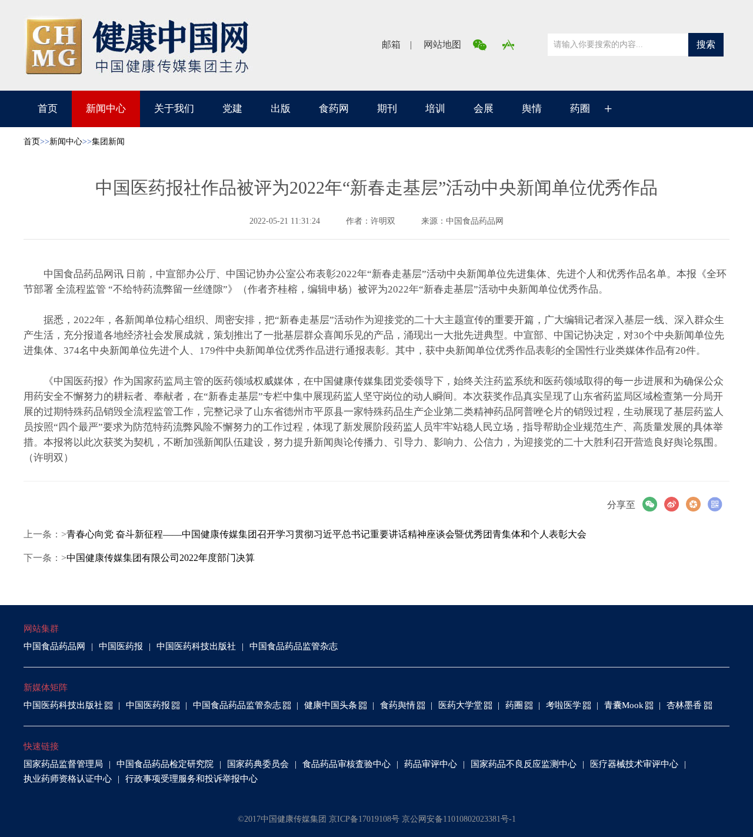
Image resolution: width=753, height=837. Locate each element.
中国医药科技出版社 (196, 646)
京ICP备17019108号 (364, 819)
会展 (484, 108)
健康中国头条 (330, 705)
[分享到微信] (653, 504)
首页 (48, 108)
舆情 (532, 108)
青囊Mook (624, 705)
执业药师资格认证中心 (68, 778)
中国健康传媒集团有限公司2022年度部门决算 (160, 558)
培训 (435, 108)
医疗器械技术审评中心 (634, 764)
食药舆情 (397, 705)
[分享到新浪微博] (675, 504)
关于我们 (174, 108)
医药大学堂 (460, 705)
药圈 (580, 108)
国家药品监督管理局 (63, 764)
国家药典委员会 (258, 764)
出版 (281, 108)
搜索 (706, 44)
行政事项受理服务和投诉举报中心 (191, 778)
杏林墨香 (684, 705)
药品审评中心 (430, 764)
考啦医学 (563, 705)
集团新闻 (108, 141)
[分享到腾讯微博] (697, 504)
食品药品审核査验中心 (346, 764)
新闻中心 (106, 108)
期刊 (387, 108)
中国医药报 (121, 646)
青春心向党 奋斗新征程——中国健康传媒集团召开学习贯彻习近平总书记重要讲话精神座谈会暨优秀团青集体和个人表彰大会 (326, 534)
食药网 (334, 108)
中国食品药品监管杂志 (293, 646)
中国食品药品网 (54, 646)
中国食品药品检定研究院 (165, 764)
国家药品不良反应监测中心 (524, 764)
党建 (232, 108)
